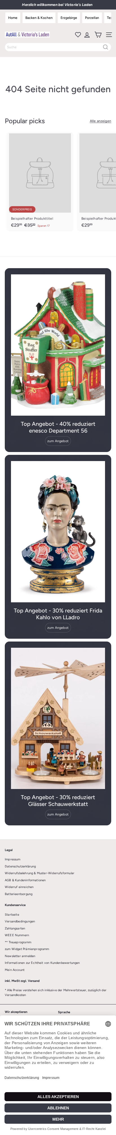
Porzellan (92, 18)
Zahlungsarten (15, 928)
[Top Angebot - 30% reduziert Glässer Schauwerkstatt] (58, 718)
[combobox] (58, 47)
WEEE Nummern (17, 935)
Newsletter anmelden (20, 956)
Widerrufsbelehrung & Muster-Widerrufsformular (39, 873)
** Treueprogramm (18, 942)
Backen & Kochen (39, 18)
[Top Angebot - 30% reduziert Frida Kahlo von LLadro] (58, 531)
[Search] (105, 47)
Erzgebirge (69, 18)
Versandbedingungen (20, 921)
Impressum (13, 859)
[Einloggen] (86, 35)
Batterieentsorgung (18, 894)
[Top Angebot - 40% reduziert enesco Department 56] (58, 345)
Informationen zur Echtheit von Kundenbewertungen (42, 963)
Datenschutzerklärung (20, 866)
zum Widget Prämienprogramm (27, 949)
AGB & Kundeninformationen (25, 880)
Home (12, 18)
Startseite (12, 914)
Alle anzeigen (100, 121)
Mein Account (14, 970)
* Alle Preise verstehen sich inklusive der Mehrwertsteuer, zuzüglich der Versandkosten (55, 992)
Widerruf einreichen (19, 887)
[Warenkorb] (97, 35)
